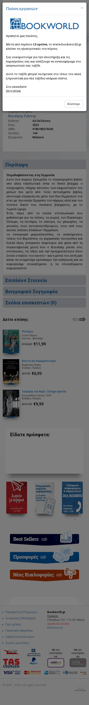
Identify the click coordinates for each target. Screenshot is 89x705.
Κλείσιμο (73, 104)
